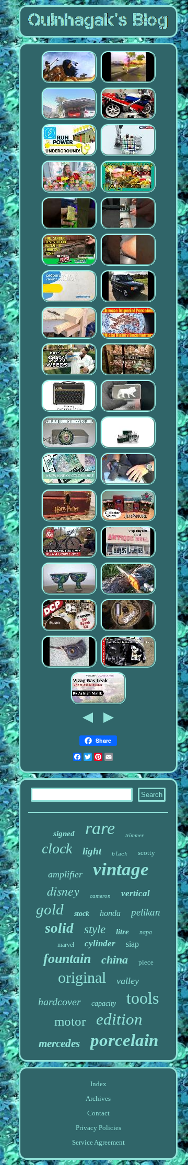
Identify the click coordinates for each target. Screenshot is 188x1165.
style (94, 929)
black (119, 854)
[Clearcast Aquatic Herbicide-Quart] (69, 374)
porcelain (124, 1040)
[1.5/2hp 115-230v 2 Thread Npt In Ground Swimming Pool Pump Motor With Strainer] (128, 666)
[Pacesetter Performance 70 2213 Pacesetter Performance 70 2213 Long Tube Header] (69, 118)
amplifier (65, 874)
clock (57, 848)
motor (70, 1021)
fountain (67, 958)
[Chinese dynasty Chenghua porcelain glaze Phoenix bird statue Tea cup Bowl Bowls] (69, 593)
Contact (98, 1113)
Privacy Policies (98, 1128)
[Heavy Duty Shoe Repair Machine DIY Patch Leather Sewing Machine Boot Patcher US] (128, 228)
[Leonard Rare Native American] (69, 82)
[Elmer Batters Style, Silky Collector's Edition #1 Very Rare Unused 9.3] (69, 484)
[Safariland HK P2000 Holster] (128, 484)
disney (63, 890)
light (92, 851)
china (114, 959)
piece (146, 962)
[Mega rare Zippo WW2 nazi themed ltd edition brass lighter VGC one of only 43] (69, 228)
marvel (65, 944)
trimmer (134, 835)
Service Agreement (98, 1142)
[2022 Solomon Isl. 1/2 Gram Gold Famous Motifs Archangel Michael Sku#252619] (128, 410)
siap (132, 944)
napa (145, 932)
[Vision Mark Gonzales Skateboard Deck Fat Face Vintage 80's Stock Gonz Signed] (128, 82)
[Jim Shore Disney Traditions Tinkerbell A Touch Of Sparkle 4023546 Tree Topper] (128, 520)
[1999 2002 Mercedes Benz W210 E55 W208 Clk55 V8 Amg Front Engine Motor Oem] (128, 264)
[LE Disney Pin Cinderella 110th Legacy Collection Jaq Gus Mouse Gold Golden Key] (128, 557)
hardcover (59, 1001)
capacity (103, 1003)
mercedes (59, 1043)
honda (110, 913)
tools (142, 998)
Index (98, 1084)
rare (100, 828)
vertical (135, 893)
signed (64, 833)
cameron (100, 896)
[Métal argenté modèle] (69, 447)
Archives (98, 1098)
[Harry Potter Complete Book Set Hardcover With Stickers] (69, 520)
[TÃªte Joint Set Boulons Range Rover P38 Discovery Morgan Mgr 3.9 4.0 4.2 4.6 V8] (128, 301)
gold (50, 909)
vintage (121, 869)
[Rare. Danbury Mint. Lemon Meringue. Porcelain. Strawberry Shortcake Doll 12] (69, 191)
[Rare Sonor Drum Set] (69, 630)
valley (127, 981)
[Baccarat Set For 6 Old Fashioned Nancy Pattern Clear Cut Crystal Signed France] (98, 703)
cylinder (100, 943)
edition (119, 1019)
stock (81, 914)
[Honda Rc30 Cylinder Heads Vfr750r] (128, 118)
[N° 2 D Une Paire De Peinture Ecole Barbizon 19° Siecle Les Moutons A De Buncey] (69, 301)
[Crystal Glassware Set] (128, 447)
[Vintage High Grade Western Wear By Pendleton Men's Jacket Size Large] (69, 557)
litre (122, 932)
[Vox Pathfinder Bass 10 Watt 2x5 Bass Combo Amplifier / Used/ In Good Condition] (69, 410)
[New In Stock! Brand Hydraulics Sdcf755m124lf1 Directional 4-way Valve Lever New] (128, 155)
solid (59, 928)
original (82, 977)
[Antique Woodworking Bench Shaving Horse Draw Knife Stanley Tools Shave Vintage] (69, 337)
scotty (146, 853)
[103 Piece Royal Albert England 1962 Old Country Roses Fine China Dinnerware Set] (128, 374)
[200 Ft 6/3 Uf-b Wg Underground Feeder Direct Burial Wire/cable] (69, 155)
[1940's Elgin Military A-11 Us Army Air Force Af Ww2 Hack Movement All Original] (69, 666)
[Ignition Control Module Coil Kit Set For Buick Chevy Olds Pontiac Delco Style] (128, 630)
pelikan (145, 912)
